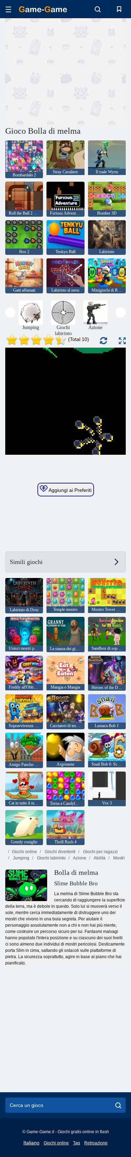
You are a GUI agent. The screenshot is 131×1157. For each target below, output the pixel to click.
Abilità (99, 858)
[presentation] (10, 312)
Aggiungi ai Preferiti (70, 490)
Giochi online (24, 851)
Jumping (20, 858)
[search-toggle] (97, 9)
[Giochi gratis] (43, 9)
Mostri (118, 858)
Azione (79, 858)
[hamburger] (8, 9)
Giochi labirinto (51, 858)
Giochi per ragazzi (100, 851)
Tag (76, 1143)
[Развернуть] (122, 340)
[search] (118, 1105)
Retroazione (96, 1143)
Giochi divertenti (59, 851)
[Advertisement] (64, 71)
